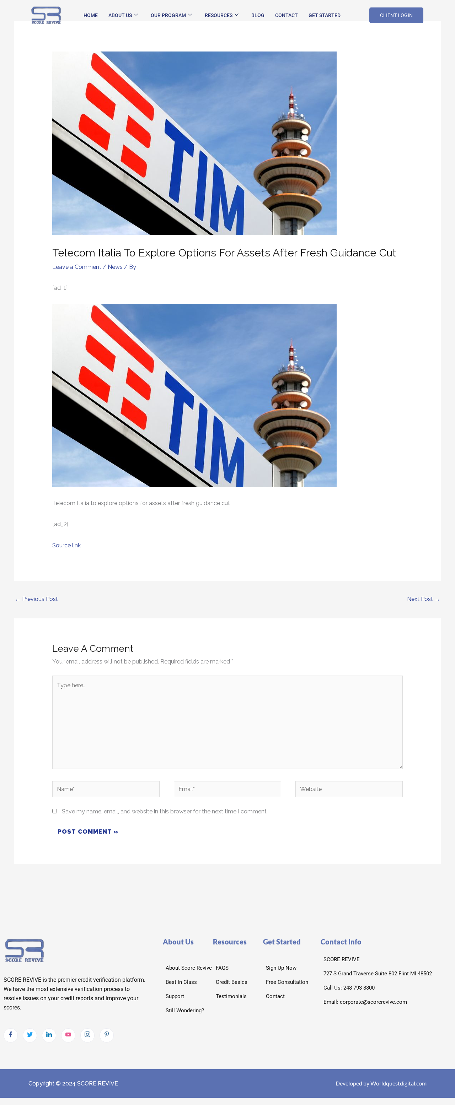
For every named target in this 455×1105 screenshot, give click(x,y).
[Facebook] (11, 1035)
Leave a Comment (76, 267)
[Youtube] (68, 1035)
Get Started (325, 15)
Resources (218, 15)
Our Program (168, 15)
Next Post (423, 599)
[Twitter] (30, 1035)
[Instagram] (87, 1035)
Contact (286, 15)
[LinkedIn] (49, 1035)
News (115, 267)
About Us (120, 15)
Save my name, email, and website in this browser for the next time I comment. (165, 811)
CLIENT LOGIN (396, 15)
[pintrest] (107, 1035)
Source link (66, 545)
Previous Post (36, 599)
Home (91, 15)
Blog (257, 15)
